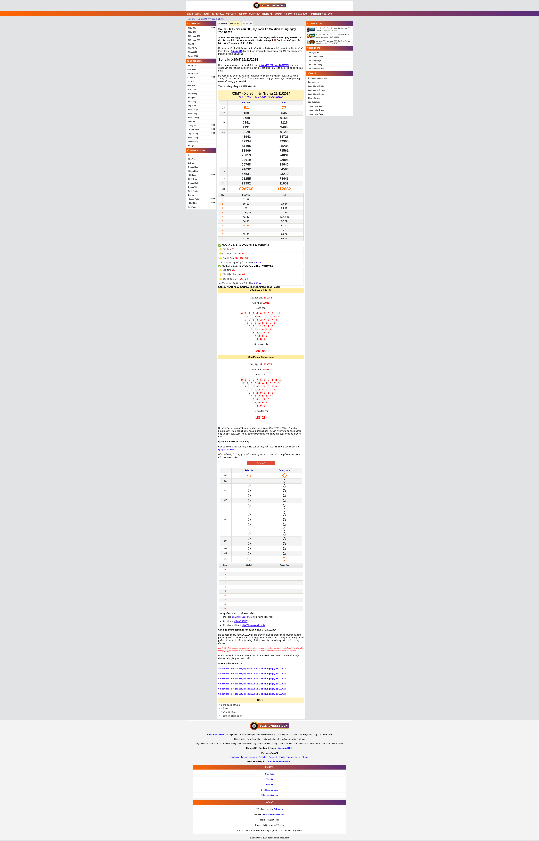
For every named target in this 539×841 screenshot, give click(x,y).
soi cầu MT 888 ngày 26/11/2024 (274, 65)
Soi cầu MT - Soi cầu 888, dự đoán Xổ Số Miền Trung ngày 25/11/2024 (252, 668)
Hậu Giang (193, 134)
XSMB (190, 14)
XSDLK (257, 262)
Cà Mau (191, 81)
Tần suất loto (313, 82)
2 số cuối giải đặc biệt (317, 78)
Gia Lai (191, 195)
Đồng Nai (192, 98)
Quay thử (254, 14)
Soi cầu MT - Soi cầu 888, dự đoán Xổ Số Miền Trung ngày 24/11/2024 (252, 673)
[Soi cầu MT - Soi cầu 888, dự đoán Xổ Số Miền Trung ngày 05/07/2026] (311, 35)
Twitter (244, 757)
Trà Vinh (191, 122)
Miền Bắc (192, 28)
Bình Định (192, 179)
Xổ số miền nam (194, 61)
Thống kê (267, 14)
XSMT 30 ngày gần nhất (253, 625)
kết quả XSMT (240, 621)
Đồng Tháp (193, 73)
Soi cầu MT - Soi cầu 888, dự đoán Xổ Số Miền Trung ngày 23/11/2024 (252, 678)
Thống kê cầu (313, 48)
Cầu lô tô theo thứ (316, 69)
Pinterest (273, 757)
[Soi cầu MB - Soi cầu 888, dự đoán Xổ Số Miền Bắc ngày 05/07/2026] (311, 29)
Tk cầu (288, 14)
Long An (192, 126)
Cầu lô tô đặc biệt (315, 57)
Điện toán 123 (194, 36)
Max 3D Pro (193, 48)
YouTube (263, 757)
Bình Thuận (193, 110)
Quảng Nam (284, 470)
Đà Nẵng (192, 175)
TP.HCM (192, 78)
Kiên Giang (193, 138)
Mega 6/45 (192, 52)
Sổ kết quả (218, 14)
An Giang (192, 102)
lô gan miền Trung (316, 110)
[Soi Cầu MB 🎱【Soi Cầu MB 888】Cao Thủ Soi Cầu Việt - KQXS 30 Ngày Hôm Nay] (269, 5)
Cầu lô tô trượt (314, 61)
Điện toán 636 (194, 40)
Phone (305, 757)
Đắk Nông (193, 203)
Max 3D (191, 44)
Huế (284, 102)
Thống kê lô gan (229, 712)
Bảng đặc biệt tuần (230, 705)
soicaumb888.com (280, 838)
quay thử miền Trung (242, 617)
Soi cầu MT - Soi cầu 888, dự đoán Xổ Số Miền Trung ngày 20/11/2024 (252, 694)
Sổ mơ (278, 14)
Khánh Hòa (193, 171)
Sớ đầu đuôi (300, 14)
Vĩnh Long (192, 114)
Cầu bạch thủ (313, 53)
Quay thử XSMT (226, 449)
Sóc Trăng (192, 94)
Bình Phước (194, 130)
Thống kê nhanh (315, 98)
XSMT (206, 14)
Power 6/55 (193, 56)
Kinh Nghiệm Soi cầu (321, 14)
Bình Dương (193, 118)
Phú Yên (246, 102)
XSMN (198, 14)
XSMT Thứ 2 (253, 97)
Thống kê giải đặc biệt (232, 716)
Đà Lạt (191, 146)
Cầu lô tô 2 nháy (315, 65)
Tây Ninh (192, 106)
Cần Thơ (192, 70)
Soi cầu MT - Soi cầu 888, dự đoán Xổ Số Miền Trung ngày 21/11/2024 (252, 689)
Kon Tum (192, 207)
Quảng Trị (192, 187)
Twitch (282, 757)
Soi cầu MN (247, 24)
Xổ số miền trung (196, 150)
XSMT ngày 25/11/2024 (272, 97)
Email (297, 757)
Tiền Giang (193, 142)
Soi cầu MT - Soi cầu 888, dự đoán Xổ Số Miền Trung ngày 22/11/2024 (252, 683)
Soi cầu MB (222, 24)
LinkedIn (253, 757)
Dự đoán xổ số (314, 24)
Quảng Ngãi (194, 199)
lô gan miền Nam (315, 114)
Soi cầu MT (235, 24)
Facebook (234, 757)
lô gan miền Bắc (315, 106)
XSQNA (258, 283)
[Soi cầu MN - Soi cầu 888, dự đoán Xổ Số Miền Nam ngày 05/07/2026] (311, 42)
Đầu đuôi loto (314, 102)
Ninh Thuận (193, 191)
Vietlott (231, 14)
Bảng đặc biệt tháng (316, 90)
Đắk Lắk (249, 470)
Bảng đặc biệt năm (316, 94)
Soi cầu (242, 14)
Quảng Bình (193, 183)
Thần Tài (192, 32)
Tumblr (289, 757)
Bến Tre (191, 86)
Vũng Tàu (192, 65)
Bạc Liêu (192, 89)
